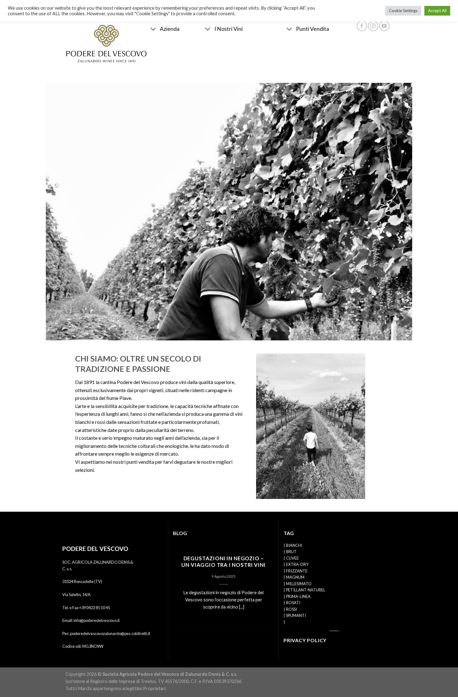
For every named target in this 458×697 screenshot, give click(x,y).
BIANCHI (294, 545)
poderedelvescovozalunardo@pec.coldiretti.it (110, 633)
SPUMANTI (296, 615)
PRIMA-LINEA (298, 596)
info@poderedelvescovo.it (97, 620)
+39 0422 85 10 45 (94, 607)
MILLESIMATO (299, 583)
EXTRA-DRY (297, 564)
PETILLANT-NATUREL (305, 589)
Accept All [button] (437, 10)
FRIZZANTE (297, 570)
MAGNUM (295, 577)
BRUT (291, 551)
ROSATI (293, 602)
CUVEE (292, 558)
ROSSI (291, 609)
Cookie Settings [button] (403, 10)
